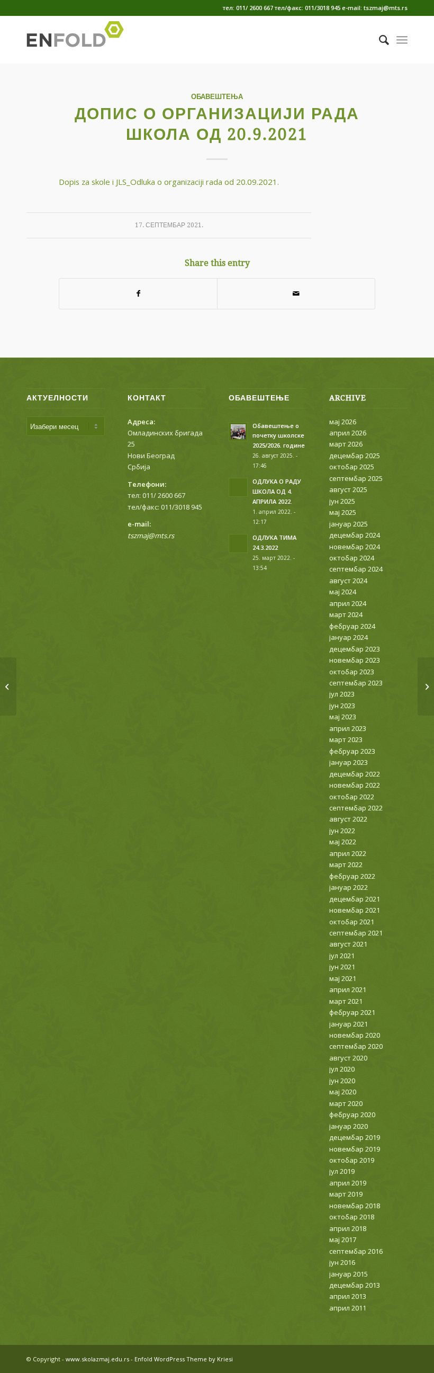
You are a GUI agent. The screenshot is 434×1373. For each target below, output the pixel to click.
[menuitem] (378, 40)
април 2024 (347, 603)
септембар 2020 (356, 1046)
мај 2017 (342, 1239)
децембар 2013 (354, 1285)
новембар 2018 (354, 1205)
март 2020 (346, 1103)
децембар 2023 (354, 649)
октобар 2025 (351, 466)
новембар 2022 (354, 785)
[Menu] (402, 39)
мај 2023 (342, 716)
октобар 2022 (351, 796)
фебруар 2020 (352, 1114)
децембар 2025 (354, 455)
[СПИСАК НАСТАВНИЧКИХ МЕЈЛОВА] (8, 686)
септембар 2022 (356, 808)
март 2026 (346, 444)
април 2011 (347, 1308)
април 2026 (347, 433)
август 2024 (348, 580)
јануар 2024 (348, 637)
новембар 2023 (354, 660)
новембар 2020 (354, 1035)
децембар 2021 (354, 899)
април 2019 (347, 1183)
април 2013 (347, 1296)
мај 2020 (342, 1091)
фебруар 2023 (352, 751)
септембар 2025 (356, 478)
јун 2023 (342, 705)
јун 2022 (342, 830)
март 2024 (346, 614)
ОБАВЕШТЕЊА (217, 96)
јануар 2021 (348, 1024)
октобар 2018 (351, 1217)
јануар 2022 (348, 887)
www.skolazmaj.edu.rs (97, 1359)
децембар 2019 (354, 1137)
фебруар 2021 (352, 1012)
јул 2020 (342, 1069)
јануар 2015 (348, 1274)
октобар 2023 (351, 671)
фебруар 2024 (352, 626)
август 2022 (348, 819)
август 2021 (348, 944)
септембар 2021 (356, 933)
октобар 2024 (351, 558)
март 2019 (346, 1194)
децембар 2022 (354, 774)
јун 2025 (342, 501)
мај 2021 (342, 978)
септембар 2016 (356, 1251)
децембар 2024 (354, 535)
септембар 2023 (356, 683)
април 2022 (347, 853)
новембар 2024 (354, 546)
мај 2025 (342, 512)
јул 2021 (342, 955)
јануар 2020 (348, 1126)
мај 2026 (342, 421)
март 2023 (346, 739)
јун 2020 (342, 1080)
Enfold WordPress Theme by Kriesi (183, 1359)
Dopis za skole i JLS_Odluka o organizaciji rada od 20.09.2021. (169, 181)
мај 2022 (342, 841)
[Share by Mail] (296, 293)
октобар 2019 (351, 1160)
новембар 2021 (354, 910)
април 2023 (347, 728)
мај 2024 (342, 591)
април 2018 (347, 1228)
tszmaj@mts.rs (151, 535)
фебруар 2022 (352, 876)
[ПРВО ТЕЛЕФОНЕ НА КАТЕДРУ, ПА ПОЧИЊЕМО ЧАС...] (426, 686)
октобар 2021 (351, 921)
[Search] (378, 40)
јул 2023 (342, 694)
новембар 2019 (354, 1149)
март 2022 (346, 864)
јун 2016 (342, 1262)
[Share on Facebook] (138, 293)
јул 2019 (342, 1171)
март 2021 (346, 1001)
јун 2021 (342, 966)
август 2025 (348, 489)
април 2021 (347, 989)
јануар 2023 (348, 762)
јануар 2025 (348, 524)
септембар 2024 (356, 569)
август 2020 (348, 1058)
